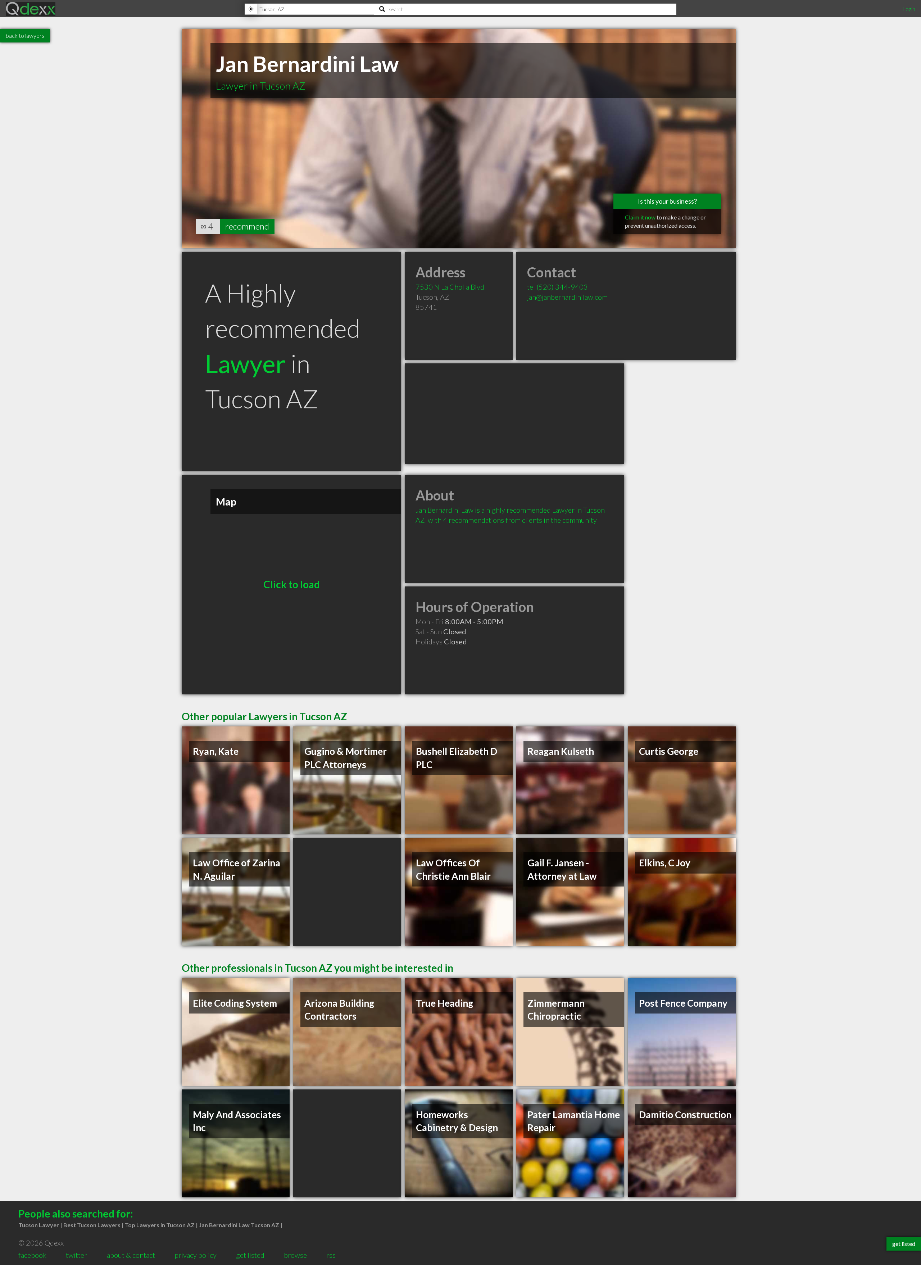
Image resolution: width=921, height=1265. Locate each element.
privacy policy (195, 1255)
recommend (247, 226)
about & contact (131, 1255)
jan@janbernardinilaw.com (567, 297)
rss (331, 1255)
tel (557, 286)
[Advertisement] (514, 413)
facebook (32, 1255)
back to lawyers (25, 35)
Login (908, 8)
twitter (76, 1255)
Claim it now (640, 217)
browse (295, 1255)
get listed (250, 1255)
